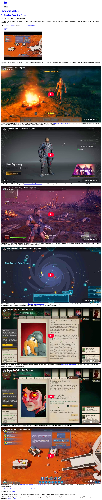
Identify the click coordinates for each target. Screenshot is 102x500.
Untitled (14, 491)
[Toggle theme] (6, 7)
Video (5, 29)
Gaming (6, 28)
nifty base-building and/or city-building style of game (33, 484)
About (5, 3)
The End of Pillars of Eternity (27, 25)
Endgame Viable (10, 10)
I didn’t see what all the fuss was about (61, 123)
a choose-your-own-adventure (68, 364)
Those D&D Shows (9, 25)
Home (5, 2)
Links (5, 4)
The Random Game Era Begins (13, 15)
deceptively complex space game (36, 304)
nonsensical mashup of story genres (33, 184)
